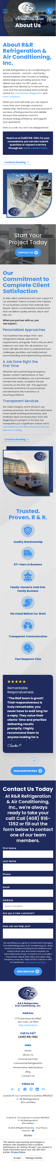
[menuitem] (28, 1135)
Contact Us (28, 1075)
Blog (28, 1071)
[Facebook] (25, 1089)
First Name (9, 848)
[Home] (26, 11)
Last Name (9, 861)
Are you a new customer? (18, 913)
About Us (28, 1054)
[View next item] (34, 761)
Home (28, 1050)
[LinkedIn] (37, 1089)
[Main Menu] (5, 11)
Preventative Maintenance (28, 1067)
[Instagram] (31, 1089)
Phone (6, 874)
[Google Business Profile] (12, 1089)
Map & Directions (28, 1025)
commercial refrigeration (28, 93)
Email (6, 887)
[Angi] (43, 1089)
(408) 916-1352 (30, 138)
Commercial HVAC (28, 1059)
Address (8, 900)
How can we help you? (16, 926)
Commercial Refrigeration (28, 1063)
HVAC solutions (11, 96)
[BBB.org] (18, 1089)
